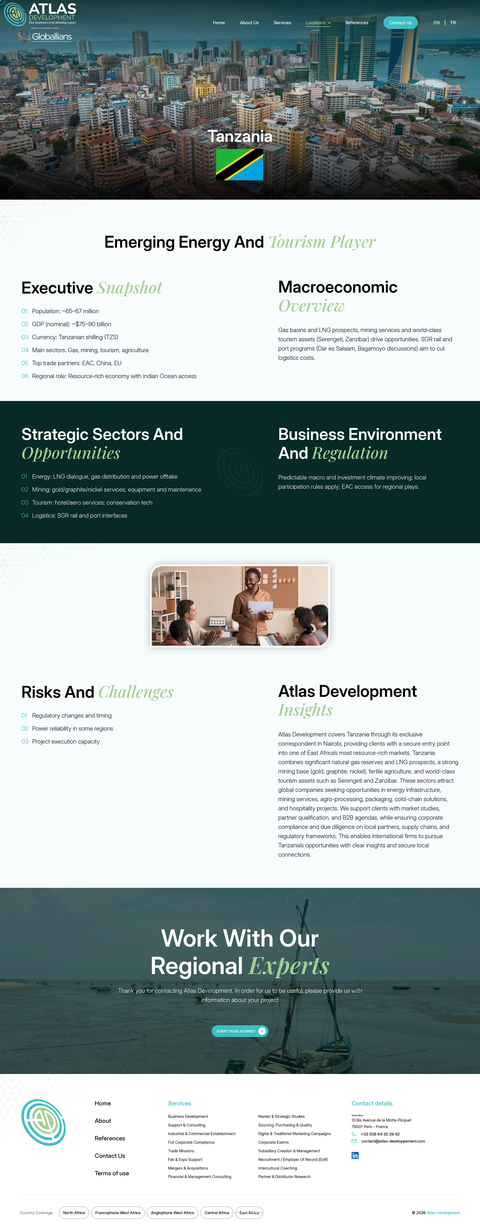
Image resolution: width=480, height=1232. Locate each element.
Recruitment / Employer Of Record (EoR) (293, 1159)
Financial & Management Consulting (199, 1176)
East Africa (249, 1212)
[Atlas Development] (43, 1122)
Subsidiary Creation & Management (289, 1150)
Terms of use (112, 1173)
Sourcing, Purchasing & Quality (285, 1125)
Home (219, 22)
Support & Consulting (186, 1125)
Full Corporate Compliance (191, 1142)
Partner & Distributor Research (284, 1176)
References (357, 22)
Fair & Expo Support (185, 1159)
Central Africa (217, 1212)
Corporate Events (273, 1142)
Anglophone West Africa (172, 1212)
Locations (316, 22)
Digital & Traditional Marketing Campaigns (294, 1133)
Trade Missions (181, 1150)
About (103, 1120)
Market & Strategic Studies (281, 1116)
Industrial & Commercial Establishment (202, 1133)
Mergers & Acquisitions (188, 1168)
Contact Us (110, 1155)
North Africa (74, 1212)
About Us (249, 22)
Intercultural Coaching (277, 1168)
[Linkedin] (355, 1156)
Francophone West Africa (117, 1212)
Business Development (188, 1116)
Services (282, 22)
